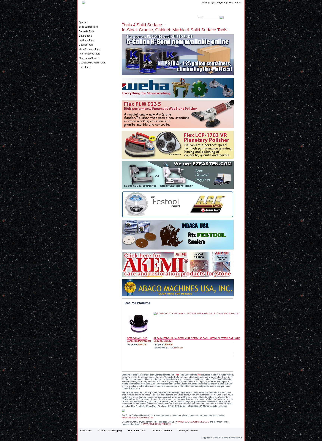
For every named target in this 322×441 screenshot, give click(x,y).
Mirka (82, 170)
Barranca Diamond (89, 92)
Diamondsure (86, 113)
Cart (230, 2)
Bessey (83, 96)
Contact (238, 2)
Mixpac (82, 173)
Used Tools (84, 67)
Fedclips (83, 119)
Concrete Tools (86, 31)
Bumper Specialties (89, 103)
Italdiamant (85, 150)
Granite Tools (85, 36)
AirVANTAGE (86, 79)
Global (82, 136)
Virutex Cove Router (89, 197)
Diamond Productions (90, 109)
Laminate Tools (86, 40)
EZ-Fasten (84, 116)
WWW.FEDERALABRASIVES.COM (193, 422)
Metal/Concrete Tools (89, 49)
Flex (81, 129)
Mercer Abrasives (88, 166)
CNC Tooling (85, 106)
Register (221, 2)
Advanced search (233, 17)
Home (204, 2)
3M (80, 76)
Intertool (83, 146)
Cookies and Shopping (110, 430)
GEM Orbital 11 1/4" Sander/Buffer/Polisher (139, 339)
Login (212, 2)
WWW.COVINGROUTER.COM (157, 424)
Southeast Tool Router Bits (93, 187)
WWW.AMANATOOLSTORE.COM (137, 417)
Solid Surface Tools (88, 27)
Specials (83, 22)
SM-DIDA (84, 183)
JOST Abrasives (87, 153)
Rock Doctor (85, 180)
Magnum (83, 163)
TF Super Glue (86, 190)
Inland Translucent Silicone (93, 143)
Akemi (82, 82)
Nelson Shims (86, 176)
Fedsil (82, 126)
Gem (81, 133)
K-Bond (83, 156)
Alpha (82, 86)
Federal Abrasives (88, 123)
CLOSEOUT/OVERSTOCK (92, 62)
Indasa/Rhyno (86, 139)
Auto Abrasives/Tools (89, 53)
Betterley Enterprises (90, 99)
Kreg (81, 160)
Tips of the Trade (136, 430)
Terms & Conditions (161, 430)
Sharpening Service (89, 58)
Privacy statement (188, 430)
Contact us (86, 430)
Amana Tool (85, 89)
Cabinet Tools (86, 44)
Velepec (83, 193)
